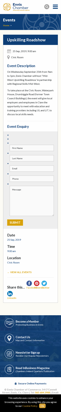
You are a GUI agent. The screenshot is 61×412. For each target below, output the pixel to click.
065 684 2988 (42, 392)
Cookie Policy (29, 405)
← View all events (19, 272)
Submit (15, 222)
